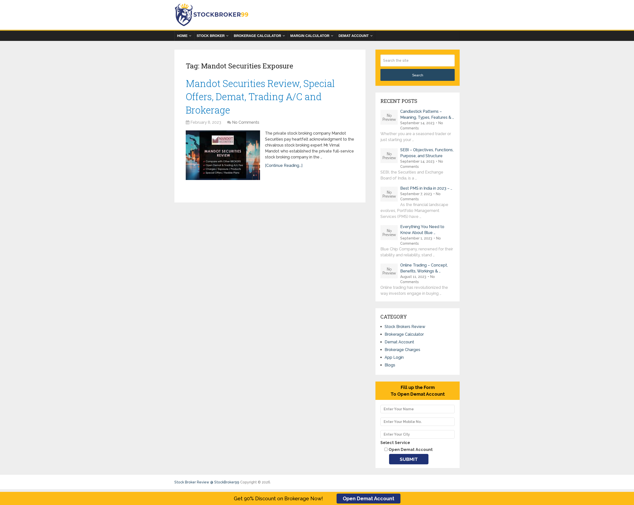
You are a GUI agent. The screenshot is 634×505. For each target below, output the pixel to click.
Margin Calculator (309, 36)
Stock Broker (211, 36)
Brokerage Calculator (257, 36)
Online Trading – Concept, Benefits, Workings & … (424, 268)
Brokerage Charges (402, 349)
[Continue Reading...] (283, 165)
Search (417, 75)
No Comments (245, 122)
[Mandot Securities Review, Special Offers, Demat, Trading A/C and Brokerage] (223, 155)
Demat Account (354, 36)
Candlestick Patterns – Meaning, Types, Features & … (427, 114)
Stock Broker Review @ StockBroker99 (206, 482)
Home (182, 36)
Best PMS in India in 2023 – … (426, 188)
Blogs (390, 365)
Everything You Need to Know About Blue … (422, 229)
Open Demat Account (368, 499)
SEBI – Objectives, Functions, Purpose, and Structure (426, 153)
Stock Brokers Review (405, 326)
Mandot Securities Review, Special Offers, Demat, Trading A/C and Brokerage (260, 96)
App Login (394, 357)
